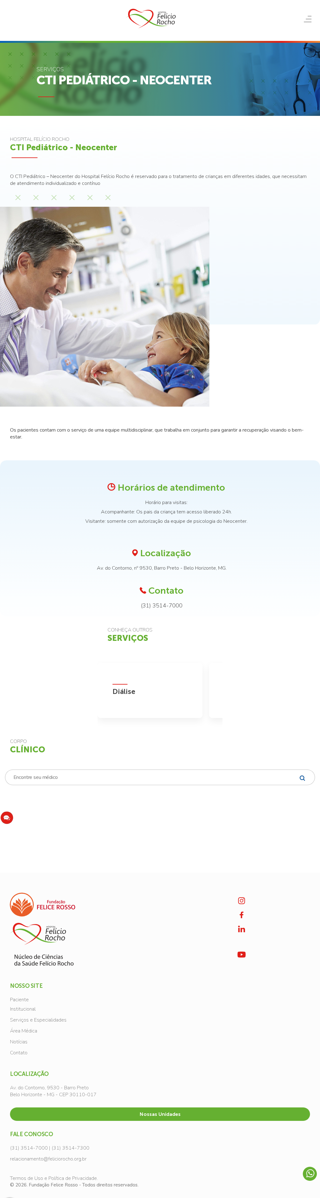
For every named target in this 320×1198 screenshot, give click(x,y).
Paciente (19, 999)
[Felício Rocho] (150, 18)
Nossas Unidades (160, 1114)
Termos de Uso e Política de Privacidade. (54, 1178)
